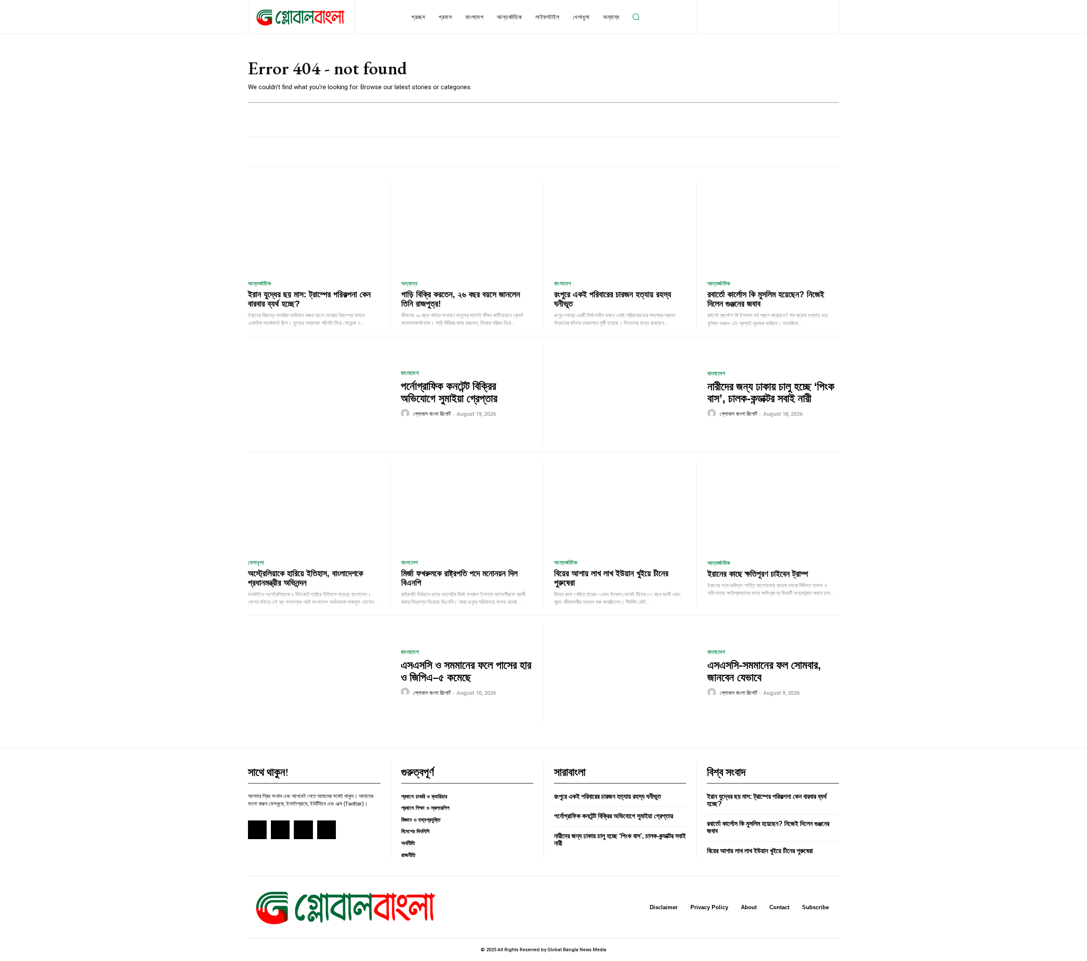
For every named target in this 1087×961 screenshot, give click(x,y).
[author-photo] (406, 413)
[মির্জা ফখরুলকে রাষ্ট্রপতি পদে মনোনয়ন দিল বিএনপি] (467, 507)
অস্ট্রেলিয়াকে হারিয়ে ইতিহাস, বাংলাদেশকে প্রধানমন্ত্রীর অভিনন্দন (305, 578)
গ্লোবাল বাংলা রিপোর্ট (432, 414)
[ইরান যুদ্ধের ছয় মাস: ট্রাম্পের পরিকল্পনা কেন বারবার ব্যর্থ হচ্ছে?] (314, 228)
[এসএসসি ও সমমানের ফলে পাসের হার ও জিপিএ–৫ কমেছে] (319, 673)
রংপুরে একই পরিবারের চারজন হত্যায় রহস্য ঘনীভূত (612, 299)
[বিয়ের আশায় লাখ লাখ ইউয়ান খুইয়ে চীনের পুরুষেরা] (620, 507)
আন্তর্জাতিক (259, 283)
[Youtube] (326, 829)
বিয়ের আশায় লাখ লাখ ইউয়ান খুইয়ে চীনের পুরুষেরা (760, 850)
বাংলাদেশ (562, 283)
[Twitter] (303, 829)
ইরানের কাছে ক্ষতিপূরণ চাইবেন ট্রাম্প (757, 573)
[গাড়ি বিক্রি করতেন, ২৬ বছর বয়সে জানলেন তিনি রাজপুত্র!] (467, 228)
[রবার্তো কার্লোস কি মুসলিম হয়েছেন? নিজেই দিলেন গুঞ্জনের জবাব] (773, 228)
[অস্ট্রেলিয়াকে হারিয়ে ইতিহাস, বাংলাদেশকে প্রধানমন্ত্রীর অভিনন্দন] (314, 507)
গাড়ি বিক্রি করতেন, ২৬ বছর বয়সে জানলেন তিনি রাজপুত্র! (460, 299)
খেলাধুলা (256, 562)
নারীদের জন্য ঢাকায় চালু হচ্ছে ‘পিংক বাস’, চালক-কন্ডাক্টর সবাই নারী (770, 392)
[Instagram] (280, 829)
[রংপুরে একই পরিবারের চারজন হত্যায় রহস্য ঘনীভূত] (620, 228)
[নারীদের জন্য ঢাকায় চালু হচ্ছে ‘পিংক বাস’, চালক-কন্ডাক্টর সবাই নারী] (625, 394)
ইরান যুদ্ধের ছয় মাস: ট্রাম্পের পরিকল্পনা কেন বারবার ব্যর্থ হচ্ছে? (309, 299)
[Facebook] (257, 829)
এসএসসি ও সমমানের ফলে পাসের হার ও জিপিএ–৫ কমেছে (466, 671)
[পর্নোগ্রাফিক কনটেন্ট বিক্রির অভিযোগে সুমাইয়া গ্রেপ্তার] (319, 394)
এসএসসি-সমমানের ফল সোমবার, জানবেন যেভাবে (764, 671)
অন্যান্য (409, 283)
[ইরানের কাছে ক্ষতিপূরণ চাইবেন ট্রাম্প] (773, 507)
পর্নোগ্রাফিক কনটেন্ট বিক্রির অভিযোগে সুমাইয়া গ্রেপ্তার (449, 392)
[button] (636, 17)
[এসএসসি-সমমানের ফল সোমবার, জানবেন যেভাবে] (625, 673)
